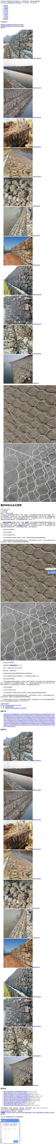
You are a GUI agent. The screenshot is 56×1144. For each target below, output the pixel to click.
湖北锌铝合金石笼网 (9, 714)
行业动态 (6, 10)
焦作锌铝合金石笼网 (15, 720)
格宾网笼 (7, 26)
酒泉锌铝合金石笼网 (18, 723)
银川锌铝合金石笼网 (48, 721)
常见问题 (6, 13)
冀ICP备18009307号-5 (6, 1111)
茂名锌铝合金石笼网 (34, 717)
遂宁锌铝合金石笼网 (33, 715)
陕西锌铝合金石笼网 (28, 723)
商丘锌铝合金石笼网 (39, 723)
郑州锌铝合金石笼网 (26, 720)
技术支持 (6, 11)
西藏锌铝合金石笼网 (19, 714)
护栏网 (38, 1112)
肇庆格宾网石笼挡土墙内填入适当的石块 (15, 708)
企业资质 (6, 17)
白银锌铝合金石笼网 (14, 718)
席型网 (8, 1112)
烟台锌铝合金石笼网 (35, 718)
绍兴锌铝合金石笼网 (29, 725)
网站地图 (37, 1)
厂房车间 (6, 16)
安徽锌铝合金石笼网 (19, 725)
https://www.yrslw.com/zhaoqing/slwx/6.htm (11, 705)
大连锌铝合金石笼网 (47, 720)
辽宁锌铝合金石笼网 (10, 726)
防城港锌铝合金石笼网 (10, 715)
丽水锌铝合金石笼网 (27, 721)
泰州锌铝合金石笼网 (13, 717)
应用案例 (6, 8)
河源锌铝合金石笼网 (46, 718)
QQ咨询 (11, 513)
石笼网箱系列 (9, 24)
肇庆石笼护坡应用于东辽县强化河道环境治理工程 (16, 1094)
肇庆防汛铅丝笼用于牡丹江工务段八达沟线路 (15, 1093)
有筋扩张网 (24, 1112)
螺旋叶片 (42, 1112)
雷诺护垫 (17, 26)
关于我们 (6, 14)
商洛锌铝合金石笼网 (49, 723)
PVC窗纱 (12, 1112)
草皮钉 (34, 1112)
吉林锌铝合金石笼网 (43, 715)
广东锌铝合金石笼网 (25, 718)
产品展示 (6, 7)
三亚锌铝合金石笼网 (45, 717)
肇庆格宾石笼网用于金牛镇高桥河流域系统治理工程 (17, 1100)
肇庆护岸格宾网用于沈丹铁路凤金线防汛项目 (15, 1091)
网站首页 (6, 5)
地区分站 (32, 1)
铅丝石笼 (12, 26)
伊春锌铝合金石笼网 (9, 725)
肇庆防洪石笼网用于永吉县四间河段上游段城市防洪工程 (18, 1096)
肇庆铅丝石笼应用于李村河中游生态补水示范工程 (16, 1105)
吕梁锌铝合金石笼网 (29, 714)
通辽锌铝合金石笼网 (37, 720)
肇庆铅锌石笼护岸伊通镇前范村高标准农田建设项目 (17, 1099)
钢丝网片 (29, 1112)
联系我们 (6, 19)
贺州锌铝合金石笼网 (24, 717)
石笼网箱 (3, 26)
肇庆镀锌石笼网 (9, 706)
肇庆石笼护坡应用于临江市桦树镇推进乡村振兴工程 (17, 1097)
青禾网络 (20, 1111)
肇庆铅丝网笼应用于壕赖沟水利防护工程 (14, 1103)
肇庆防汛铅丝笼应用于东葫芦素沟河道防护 (15, 1102)
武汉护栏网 (18, 1112)
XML (26, 1109)
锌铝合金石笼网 (5, 703)
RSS (29, 1109)
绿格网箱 (21, 26)
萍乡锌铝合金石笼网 (38, 721)
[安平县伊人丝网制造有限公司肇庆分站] (11, 2)
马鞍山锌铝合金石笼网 (22, 715)
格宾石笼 (52, 1112)
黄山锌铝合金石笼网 (17, 721)
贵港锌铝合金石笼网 (40, 714)
